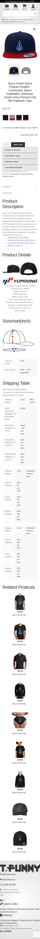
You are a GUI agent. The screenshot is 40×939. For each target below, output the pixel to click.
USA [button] (4, 390)
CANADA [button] (9, 390)
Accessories (15, 174)
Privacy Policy (11, 923)
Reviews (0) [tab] (7, 193)
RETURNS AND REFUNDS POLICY (22, 243)
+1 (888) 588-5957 (9, 884)
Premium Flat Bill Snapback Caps (22, 19)
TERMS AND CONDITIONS (18, 238)
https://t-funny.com (9, 874)
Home (7, 19)
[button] (34, 29)
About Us (11, 909)
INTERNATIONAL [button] (20, 390)
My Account (21, 909)
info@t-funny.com (8, 879)
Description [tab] (6, 187)
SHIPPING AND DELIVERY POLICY (22, 240)
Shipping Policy (26, 920)
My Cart (30, 909)
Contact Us (12, 912)
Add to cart (18, 144)
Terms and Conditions (9, 920)
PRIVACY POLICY (15, 246)
